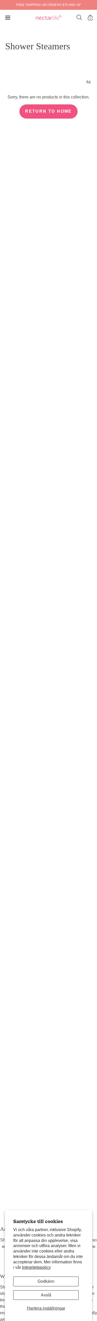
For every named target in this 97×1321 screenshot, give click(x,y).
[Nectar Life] (48, 18)
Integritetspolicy (36, 1267)
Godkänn (46, 1281)
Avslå (46, 1295)
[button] (79, 17)
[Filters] (88, 82)
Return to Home (48, 111)
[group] (48, 5)
